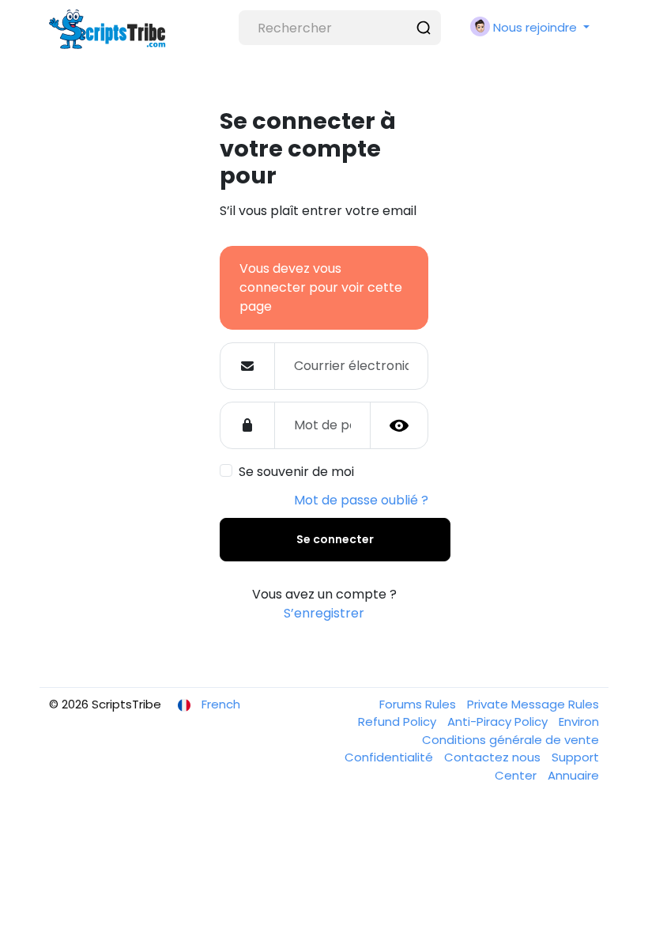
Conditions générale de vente (510, 739)
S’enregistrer (324, 613)
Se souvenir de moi (296, 472)
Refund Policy (398, 721)
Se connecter (335, 539)
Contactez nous (494, 757)
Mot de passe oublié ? (361, 500)
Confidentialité (390, 757)
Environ (579, 721)
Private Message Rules (533, 704)
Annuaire (573, 775)
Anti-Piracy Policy (499, 721)
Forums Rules (419, 704)
